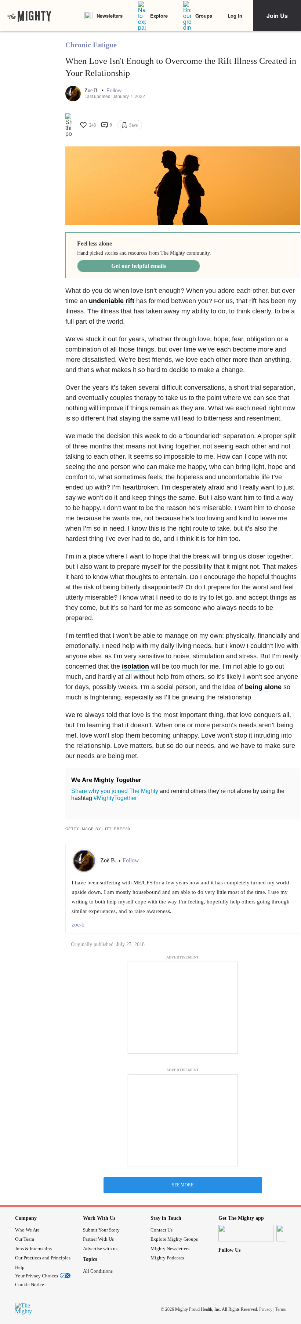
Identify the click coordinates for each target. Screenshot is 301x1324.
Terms (280, 1309)
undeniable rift (111, 301)
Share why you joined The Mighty (114, 791)
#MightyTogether (115, 798)
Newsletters (110, 15)
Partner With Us (98, 1239)
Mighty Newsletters (169, 1248)
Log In (235, 15)
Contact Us (161, 1230)
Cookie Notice (29, 1284)
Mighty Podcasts (167, 1258)
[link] (29, 16)
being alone (263, 687)
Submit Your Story (101, 1230)
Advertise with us (100, 1248)
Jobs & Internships (33, 1248)
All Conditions (98, 1271)
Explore (159, 15)
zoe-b (78, 924)
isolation (135, 666)
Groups (203, 15)
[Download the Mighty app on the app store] (245, 1233)
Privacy (265, 1309)
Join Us (277, 15)
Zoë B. (92, 90)
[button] (114, 90)
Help (20, 1267)
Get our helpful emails (138, 266)
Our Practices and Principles (42, 1258)
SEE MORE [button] (182, 1184)
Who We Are (27, 1230)
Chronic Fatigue (91, 45)
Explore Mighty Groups (174, 1239)
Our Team (24, 1239)
